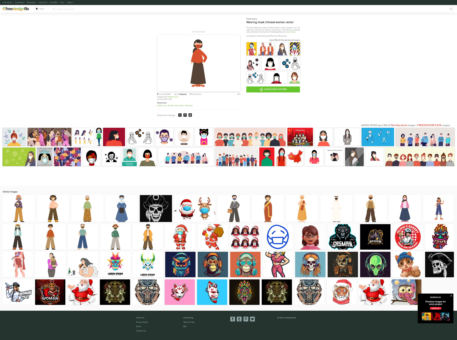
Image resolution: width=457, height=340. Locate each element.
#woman (189, 105)
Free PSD (53, 2)
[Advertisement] (198, 23)
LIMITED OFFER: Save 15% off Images (388, 125)
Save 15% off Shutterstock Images (284, 40)
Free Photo (19, 2)
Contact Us (141, 331)
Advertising (188, 318)
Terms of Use (188, 322)
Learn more (290, 32)
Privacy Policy (142, 322)
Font (62, 2)
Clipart (69, 2)
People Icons (172, 97)
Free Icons (43, 2)
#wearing (161, 105)
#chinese (179, 105)
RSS (184, 326)
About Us (140, 318)
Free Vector (7, 2)
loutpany (183, 94)
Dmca (138, 326)
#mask (170, 105)
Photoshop (31, 2)
